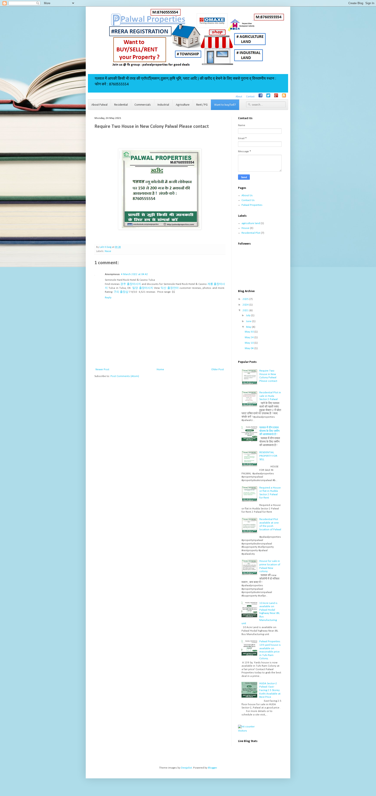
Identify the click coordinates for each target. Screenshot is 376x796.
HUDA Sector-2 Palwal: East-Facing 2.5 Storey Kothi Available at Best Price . (269, 690)
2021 (246, 310)
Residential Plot (251, 233)
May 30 (249, 331)
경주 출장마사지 (130, 284)
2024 (246, 304)
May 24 (249, 337)
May (249, 327)
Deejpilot (186, 767)
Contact (250, 96)
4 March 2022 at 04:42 (134, 274)
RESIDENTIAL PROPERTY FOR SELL (268, 456)
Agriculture (183, 104)
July (248, 315)
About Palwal (99, 104)
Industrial (163, 104)
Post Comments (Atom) (125, 376)
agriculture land (251, 223)
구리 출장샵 (121, 292)
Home (160, 369)
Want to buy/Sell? (225, 104)
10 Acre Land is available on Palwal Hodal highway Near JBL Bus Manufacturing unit (261, 613)
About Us (247, 195)
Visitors (242, 730)
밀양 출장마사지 (142, 288)
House (108, 251)
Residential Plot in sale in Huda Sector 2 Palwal (270, 396)
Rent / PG (202, 104)
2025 (246, 299)
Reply (108, 297)
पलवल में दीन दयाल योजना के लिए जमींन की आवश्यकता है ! (269, 431)
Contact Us (248, 200)
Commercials (142, 104)
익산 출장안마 (169, 288)
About (239, 96)
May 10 (249, 342)
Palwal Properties (252, 205)
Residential (121, 104)
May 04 (249, 348)
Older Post (217, 369)
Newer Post (102, 369)
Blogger (212, 767)
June (249, 321)
